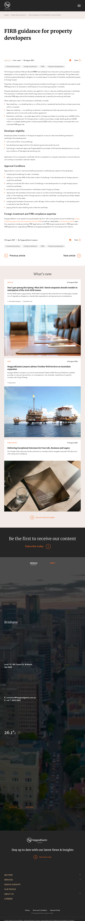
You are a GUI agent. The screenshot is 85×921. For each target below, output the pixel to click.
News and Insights (18, 15)
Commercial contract (13, 67)
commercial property (66, 221)
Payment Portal (55, 910)
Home (6, 15)
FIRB (42, 67)
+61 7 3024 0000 (13, 700)
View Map (29, 807)
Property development (55, 67)
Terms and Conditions (40, 910)
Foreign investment (30, 67)
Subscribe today (34, 546)
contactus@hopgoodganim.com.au (21, 697)
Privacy (27, 910)
